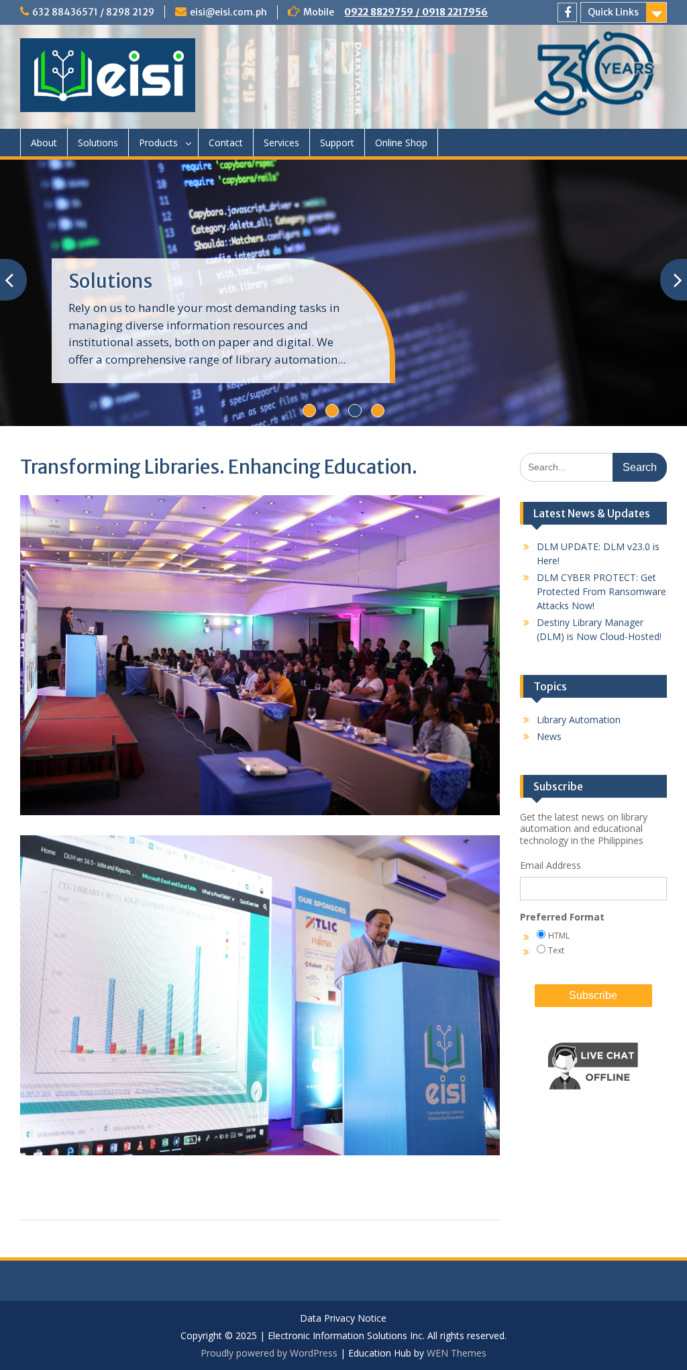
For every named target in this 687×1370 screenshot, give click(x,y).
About (44, 142)
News (549, 736)
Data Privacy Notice (343, 1318)
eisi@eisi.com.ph (228, 12)
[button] (593, 1100)
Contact (226, 142)
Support (337, 142)
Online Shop (401, 142)
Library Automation (579, 719)
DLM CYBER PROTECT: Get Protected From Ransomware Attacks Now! (601, 591)
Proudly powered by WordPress (269, 1353)
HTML (559, 935)
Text (556, 950)
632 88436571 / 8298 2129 (93, 12)
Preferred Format (562, 916)
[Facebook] (567, 12)
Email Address (550, 865)
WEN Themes (456, 1353)
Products (158, 142)
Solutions (98, 142)
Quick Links (613, 12)
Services (281, 142)
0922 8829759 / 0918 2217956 (416, 12)
